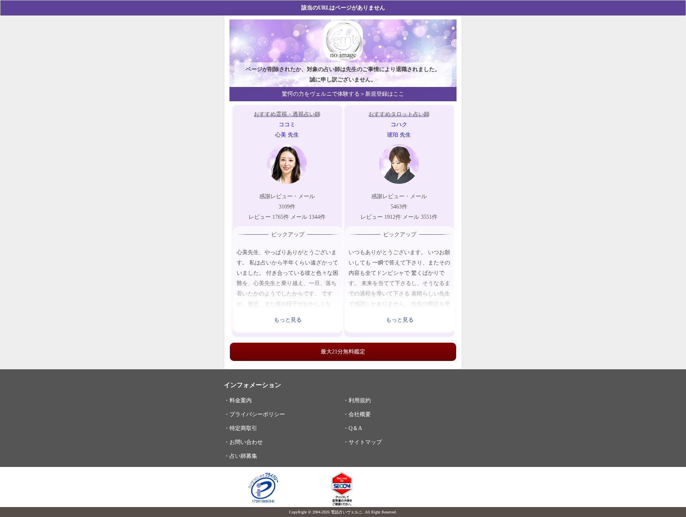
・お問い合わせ (243, 442)
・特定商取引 (240, 428)
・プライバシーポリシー (254, 414)
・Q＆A (352, 428)
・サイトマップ (362, 442)
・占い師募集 (240, 456)
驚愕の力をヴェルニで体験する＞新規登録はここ (343, 94)
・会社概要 (357, 414)
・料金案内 (238, 400)
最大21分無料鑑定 (343, 352)
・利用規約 (357, 400)
